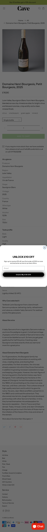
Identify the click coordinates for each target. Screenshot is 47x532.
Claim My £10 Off (23, 275)
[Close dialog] (44, 247)
